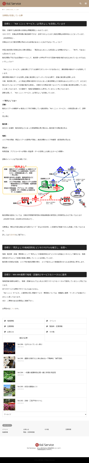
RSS (44, 452)
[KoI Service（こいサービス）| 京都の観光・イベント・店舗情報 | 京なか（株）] (11, 3)
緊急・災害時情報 (29, 432)
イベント (52, 321)
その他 (51, 332)
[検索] (80, 3)
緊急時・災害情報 (55, 326)
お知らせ (10, 332)
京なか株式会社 (39, 460)
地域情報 (10, 321)
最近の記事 (23, 338)
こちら (12, 308)
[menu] (85, 3)
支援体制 (12, 235)
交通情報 (10, 326)
